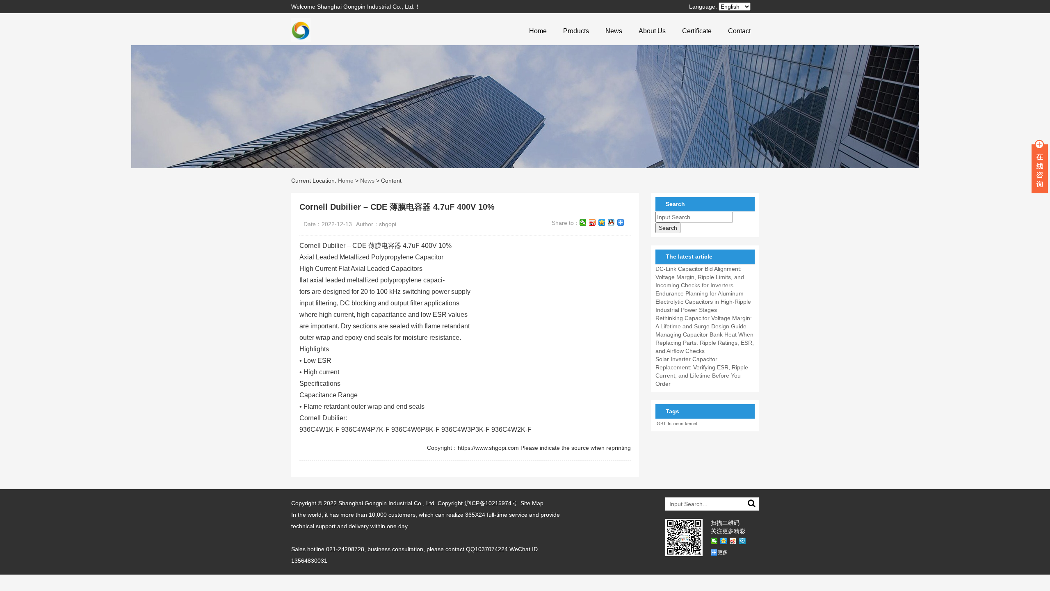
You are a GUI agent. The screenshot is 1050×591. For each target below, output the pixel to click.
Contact (739, 30)
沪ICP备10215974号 (490, 503)
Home (538, 30)
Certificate (697, 30)
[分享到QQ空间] (601, 222)
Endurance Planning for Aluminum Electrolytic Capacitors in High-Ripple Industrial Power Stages (703, 301)
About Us (652, 30)
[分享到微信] (583, 222)
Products (576, 30)
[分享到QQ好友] (611, 222)
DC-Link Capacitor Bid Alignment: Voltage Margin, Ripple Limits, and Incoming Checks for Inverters (699, 277)
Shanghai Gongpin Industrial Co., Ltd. (387, 503)
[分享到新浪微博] (592, 222)
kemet (691, 423)
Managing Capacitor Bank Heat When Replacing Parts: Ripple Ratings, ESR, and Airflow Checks (704, 342)
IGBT (660, 423)
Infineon (675, 423)
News (613, 30)
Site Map (531, 503)
